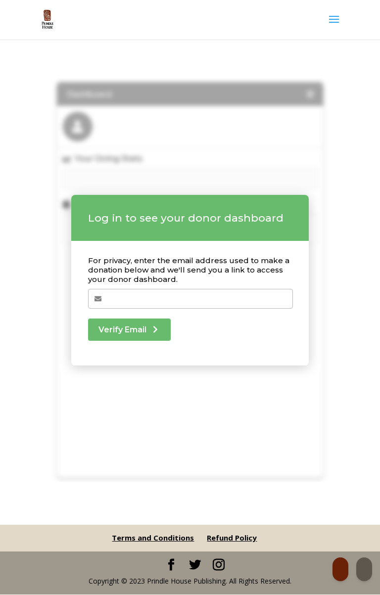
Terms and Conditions (153, 538)
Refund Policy (232, 538)
